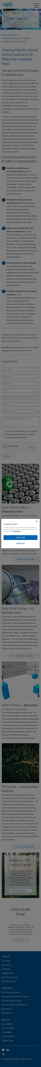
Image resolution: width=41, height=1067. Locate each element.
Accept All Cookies (20, 537)
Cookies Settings (20, 543)
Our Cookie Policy (16, 531)
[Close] (36, 521)
